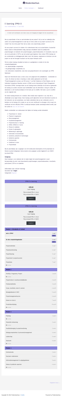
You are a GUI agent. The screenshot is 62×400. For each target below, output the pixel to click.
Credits (22, 395)
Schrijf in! (31, 198)
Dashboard (40, 8)
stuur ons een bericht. (18, 107)
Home (20, 8)
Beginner (14, 173)
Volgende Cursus (55, 383)
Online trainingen (29, 8)
